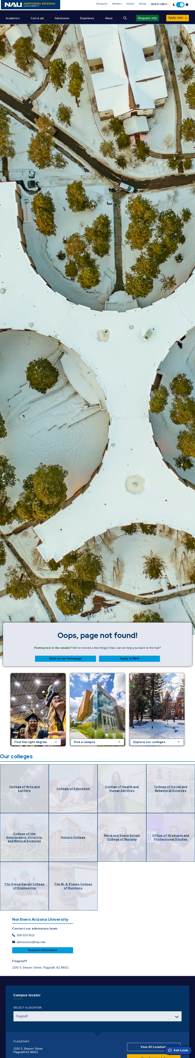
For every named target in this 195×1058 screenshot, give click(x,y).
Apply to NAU (129, 658)
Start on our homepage (65, 658)
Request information (42, 950)
